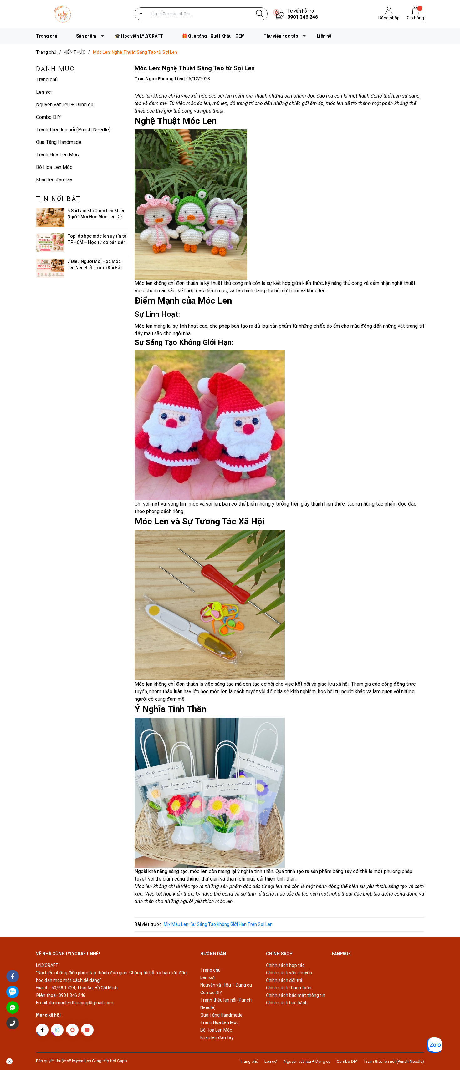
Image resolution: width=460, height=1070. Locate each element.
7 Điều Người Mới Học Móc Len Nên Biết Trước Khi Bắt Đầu (94, 267)
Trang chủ (46, 35)
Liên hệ (324, 35)
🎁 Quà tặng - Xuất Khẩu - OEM (213, 35)
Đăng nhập (389, 17)
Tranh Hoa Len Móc (57, 155)
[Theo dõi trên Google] (72, 1030)
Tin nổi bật (58, 199)
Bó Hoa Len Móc (54, 167)
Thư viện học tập (280, 35)
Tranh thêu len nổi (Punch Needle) (73, 130)
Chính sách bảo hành (287, 1002)
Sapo (122, 1060)
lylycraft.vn (82, 1060)
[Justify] (259, 14)
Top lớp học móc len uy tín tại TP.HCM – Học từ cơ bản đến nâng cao (97, 242)
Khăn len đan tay (54, 180)
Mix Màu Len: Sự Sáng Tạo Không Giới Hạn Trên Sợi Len (218, 924)
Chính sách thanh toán (288, 987)
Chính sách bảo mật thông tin (295, 995)
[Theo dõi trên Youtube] (87, 1030)
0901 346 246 (302, 17)
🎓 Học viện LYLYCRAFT (139, 35)
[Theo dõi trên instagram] (57, 1030)
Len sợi (44, 92)
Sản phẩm (86, 35)
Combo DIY (48, 117)
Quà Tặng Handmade (58, 142)
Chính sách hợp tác (285, 965)
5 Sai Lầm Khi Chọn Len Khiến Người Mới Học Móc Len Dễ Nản (96, 216)
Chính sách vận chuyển (289, 972)
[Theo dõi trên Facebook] (42, 1030)
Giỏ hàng (415, 17)
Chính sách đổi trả (284, 980)
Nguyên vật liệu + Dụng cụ (64, 105)
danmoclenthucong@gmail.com (81, 1002)
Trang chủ (47, 80)
